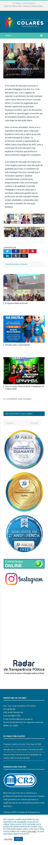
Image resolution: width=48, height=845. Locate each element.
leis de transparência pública (27, 803)
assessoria (31, 796)
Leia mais (31, 831)
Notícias (10, 62)
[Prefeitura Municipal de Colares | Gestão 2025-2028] (24, 22)
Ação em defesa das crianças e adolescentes (23, 6)
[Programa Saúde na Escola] (24, 287)
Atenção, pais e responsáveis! (17, 345)
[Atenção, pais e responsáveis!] (24, 329)
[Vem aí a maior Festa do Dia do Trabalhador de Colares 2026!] (24, 370)
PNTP (14, 812)
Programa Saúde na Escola (16, 303)
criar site (19, 793)
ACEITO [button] (18, 839)
